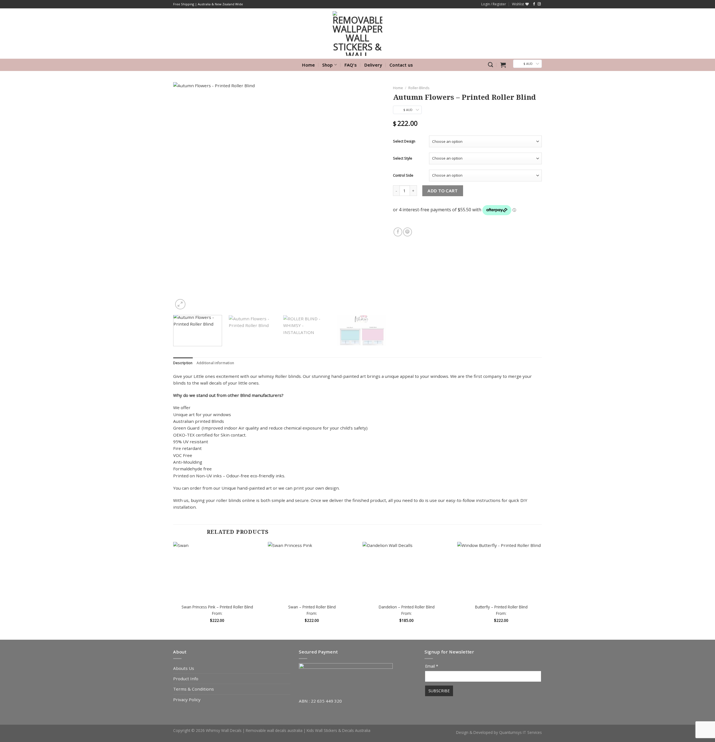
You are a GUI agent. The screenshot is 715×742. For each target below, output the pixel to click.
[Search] (490, 65)
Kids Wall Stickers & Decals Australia (338, 730)
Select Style (402, 158)
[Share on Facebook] (398, 231)
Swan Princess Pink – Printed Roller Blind (217, 607)
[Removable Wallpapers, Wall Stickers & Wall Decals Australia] (357, 33)
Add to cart (442, 190)
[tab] (183, 362)
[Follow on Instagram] (539, 4)
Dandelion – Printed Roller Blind (407, 607)
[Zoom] (180, 304)
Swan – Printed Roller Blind (312, 607)
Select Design (404, 141)
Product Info (185, 678)
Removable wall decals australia (274, 730)
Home (308, 65)
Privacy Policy (187, 699)
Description (183, 363)
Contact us (401, 65)
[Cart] (503, 65)
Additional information (215, 363)
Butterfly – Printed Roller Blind (501, 607)
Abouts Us (183, 668)
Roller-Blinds (419, 87)
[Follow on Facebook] (534, 4)
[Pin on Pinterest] (407, 231)
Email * (431, 666)
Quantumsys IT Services (520, 732)
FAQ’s (350, 65)
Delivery (373, 65)
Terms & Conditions (193, 689)
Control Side (403, 175)
